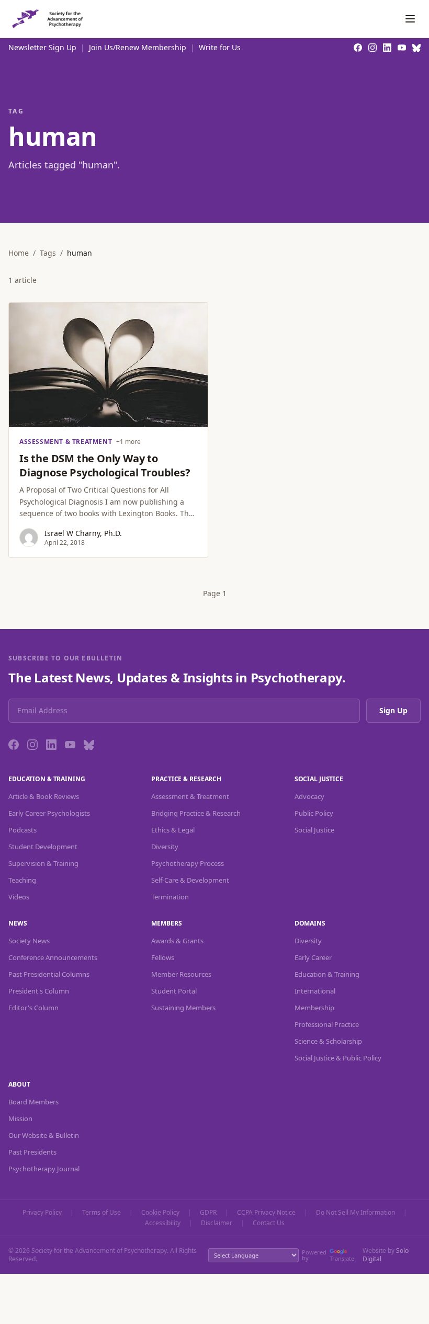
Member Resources (181, 974)
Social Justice (314, 830)
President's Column (38, 991)
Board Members (33, 1101)
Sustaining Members (183, 1007)
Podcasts (22, 830)
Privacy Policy (42, 1212)
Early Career (313, 957)
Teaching (22, 880)
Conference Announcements (52, 957)
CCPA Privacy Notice (266, 1212)
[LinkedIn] (51, 744)
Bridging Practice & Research (196, 813)
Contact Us (269, 1223)
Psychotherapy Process (187, 863)
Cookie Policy (160, 1212)
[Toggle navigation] (410, 18)
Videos (18, 896)
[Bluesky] (89, 744)
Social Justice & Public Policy (338, 1058)
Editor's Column (33, 1007)
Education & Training (327, 974)
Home (18, 253)
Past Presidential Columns (48, 974)
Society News (29, 940)
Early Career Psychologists (49, 813)
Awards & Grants (177, 940)
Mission (20, 1118)
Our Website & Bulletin (43, 1135)
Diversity (164, 846)
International (315, 991)
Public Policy (314, 813)
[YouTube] (70, 744)
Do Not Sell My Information (355, 1212)
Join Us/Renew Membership (137, 47)
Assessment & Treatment (190, 796)
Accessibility (162, 1223)
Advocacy (309, 796)
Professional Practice (327, 1024)
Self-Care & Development (190, 880)
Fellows (162, 957)
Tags (48, 253)
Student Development (42, 846)
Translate (342, 1258)
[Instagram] (32, 744)
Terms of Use (101, 1212)
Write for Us (220, 47)
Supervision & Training (43, 863)
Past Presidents (32, 1152)
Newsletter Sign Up (42, 47)
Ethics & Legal (173, 830)
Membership (314, 1007)
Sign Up (393, 710)
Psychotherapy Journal (44, 1168)
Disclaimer (216, 1223)
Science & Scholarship (328, 1041)
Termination (170, 896)
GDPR (208, 1212)
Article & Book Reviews (43, 796)
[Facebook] (13, 744)
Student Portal (174, 991)
